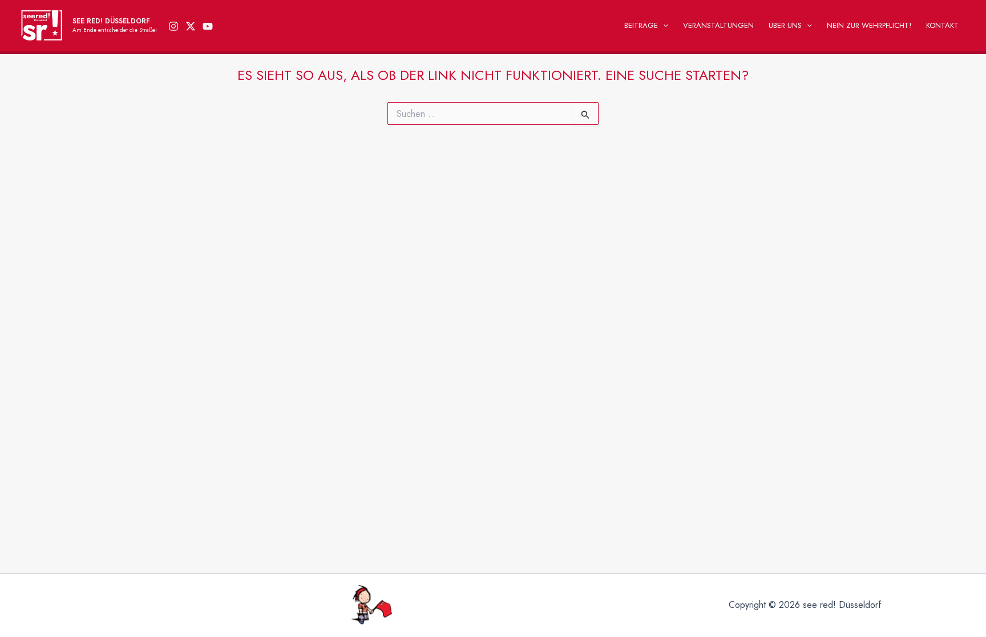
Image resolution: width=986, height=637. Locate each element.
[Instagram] (173, 26)
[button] (663, 25)
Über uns (785, 25)
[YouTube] (208, 26)
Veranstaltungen (718, 25)
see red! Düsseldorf (111, 21)
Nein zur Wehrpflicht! (869, 25)
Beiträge (641, 25)
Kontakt (942, 25)
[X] (190, 26)
